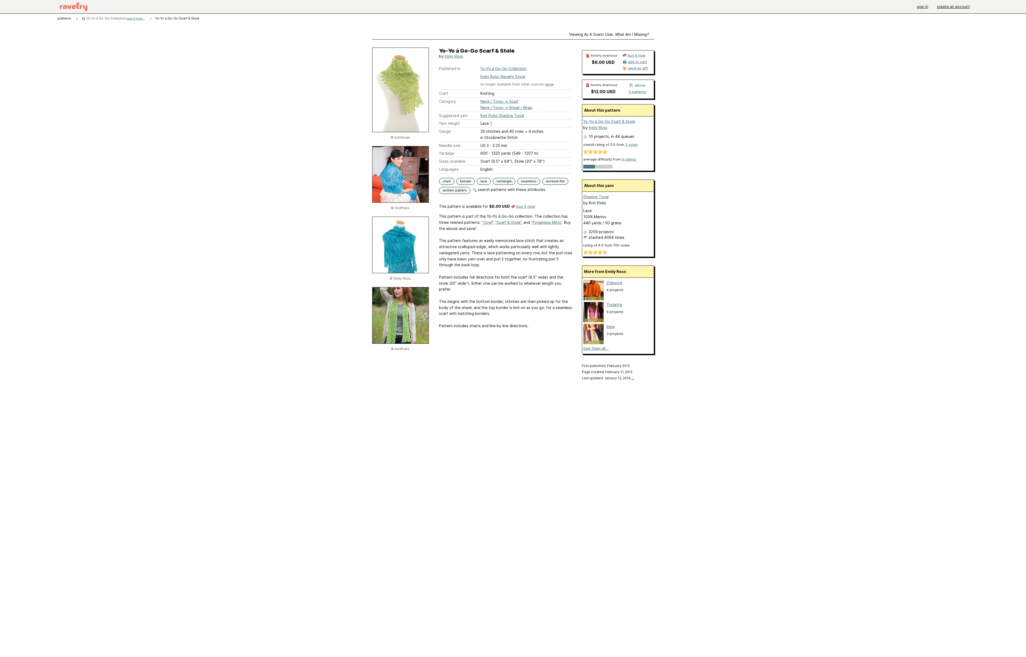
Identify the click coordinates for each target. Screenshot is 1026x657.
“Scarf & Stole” (508, 222)
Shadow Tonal (596, 196)
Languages (448, 169)
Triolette (614, 304)
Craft (443, 93)
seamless (529, 181)
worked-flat (555, 181)
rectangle (504, 181)
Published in (449, 68)
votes (631, 145)
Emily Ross (454, 56)
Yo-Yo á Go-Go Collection (115, 18)
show (549, 84)
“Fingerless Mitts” (546, 222)
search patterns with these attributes (511, 189)
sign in (922, 6)
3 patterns (637, 91)
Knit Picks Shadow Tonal (502, 115)
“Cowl (487, 222)
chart (447, 181)
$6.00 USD (603, 62)
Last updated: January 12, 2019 (608, 378)
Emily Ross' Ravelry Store (502, 76)
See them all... (596, 348)
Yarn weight (449, 123)
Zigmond (614, 282)
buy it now (525, 206)
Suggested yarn (453, 115)
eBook (640, 85)
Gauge (445, 131)
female (465, 181)
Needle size (449, 145)
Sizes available (452, 161)
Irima (611, 326)
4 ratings (629, 159)
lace (483, 181)
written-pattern (455, 190)
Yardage (446, 153)
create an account (953, 6)
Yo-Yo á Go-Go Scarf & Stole (609, 121)
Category (447, 101)
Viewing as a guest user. (609, 34)
